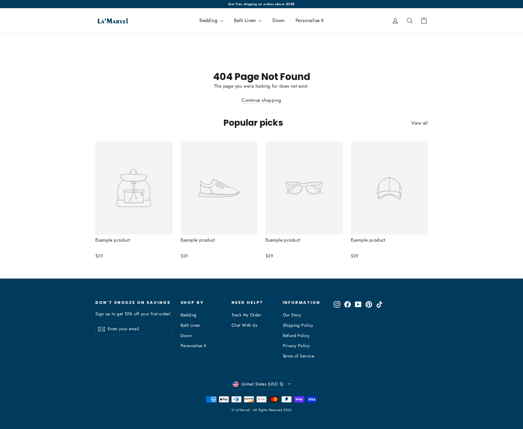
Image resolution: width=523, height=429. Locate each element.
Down (278, 20)
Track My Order (246, 315)
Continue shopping (261, 100)
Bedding (209, 20)
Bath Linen (246, 20)
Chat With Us (244, 325)
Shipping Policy (298, 325)
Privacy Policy (296, 345)
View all (419, 123)
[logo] (111, 20)
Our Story (292, 315)
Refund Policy (296, 335)
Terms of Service (298, 356)
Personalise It (310, 20)
